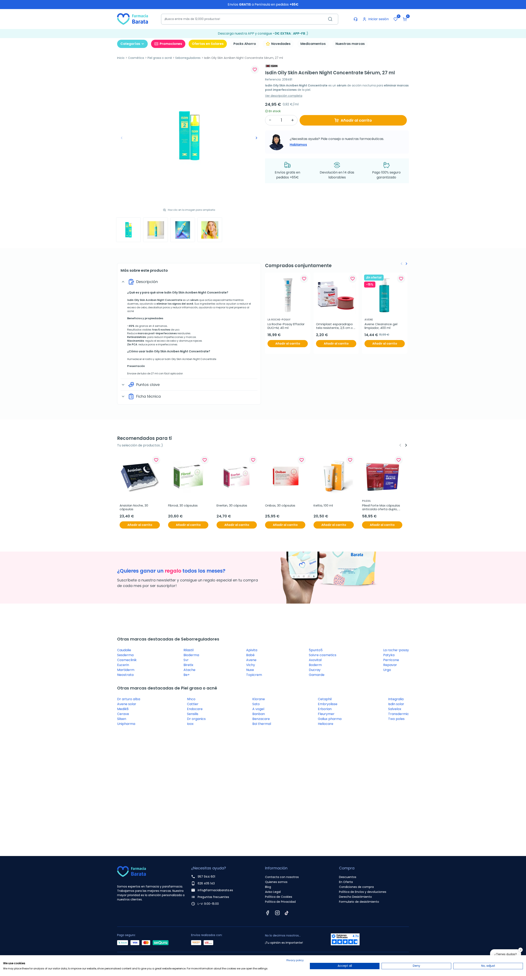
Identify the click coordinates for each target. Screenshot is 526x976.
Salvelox (394, 709)
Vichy (250, 665)
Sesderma (125, 655)
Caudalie (124, 650)
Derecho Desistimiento (355, 897)
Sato (256, 704)
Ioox (190, 723)
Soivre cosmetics (322, 655)
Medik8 (123, 709)
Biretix (188, 665)
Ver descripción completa (283, 96)
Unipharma (126, 723)
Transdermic (398, 714)
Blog (268, 887)
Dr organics (196, 718)
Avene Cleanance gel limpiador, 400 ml (381, 326)
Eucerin (123, 665)
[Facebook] (267, 913)
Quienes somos (276, 882)
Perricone (391, 660)
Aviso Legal (273, 892)
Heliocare (325, 723)
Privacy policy (295, 960)
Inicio (121, 58)
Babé (250, 655)
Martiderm (125, 669)
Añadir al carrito (356, 120)
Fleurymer (326, 714)
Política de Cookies (278, 897)
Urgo (387, 669)
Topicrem (254, 674)
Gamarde (316, 674)
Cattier (192, 704)
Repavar (390, 665)
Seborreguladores (188, 58)
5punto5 (316, 650)
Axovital (315, 660)
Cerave (123, 714)
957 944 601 (206, 877)
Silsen (121, 718)
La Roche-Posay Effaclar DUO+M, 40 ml (286, 326)
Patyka (388, 655)
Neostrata (125, 674)
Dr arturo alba (128, 699)
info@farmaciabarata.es (215, 890)
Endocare (195, 709)
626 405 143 (206, 883)
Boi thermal (261, 723)
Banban (258, 714)
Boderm (315, 665)
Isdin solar (396, 704)
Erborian (325, 709)
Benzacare (261, 718)
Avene (251, 660)
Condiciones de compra (356, 887)
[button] (405, 19)
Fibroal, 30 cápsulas (183, 505)
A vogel (258, 709)
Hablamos (298, 144)
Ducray (315, 669)
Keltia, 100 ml (323, 505)
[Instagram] (277, 913)
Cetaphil (325, 699)
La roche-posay (396, 650)
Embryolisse (327, 704)
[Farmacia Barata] (132, 18)
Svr (186, 660)
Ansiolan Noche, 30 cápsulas (134, 507)
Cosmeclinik (127, 660)
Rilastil (188, 650)
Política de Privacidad (280, 902)
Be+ (186, 674)
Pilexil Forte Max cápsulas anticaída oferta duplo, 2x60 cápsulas (381, 507)
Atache (189, 669)
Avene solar (126, 704)
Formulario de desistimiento (359, 902)
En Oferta (346, 882)
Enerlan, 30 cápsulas (232, 505)
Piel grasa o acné (160, 58)
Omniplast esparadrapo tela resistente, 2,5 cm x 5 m (336, 326)
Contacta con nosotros (282, 877)
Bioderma (191, 655)
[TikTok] (286, 913)
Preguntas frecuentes (213, 897)
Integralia (396, 699)
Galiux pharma (329, 718)
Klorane (258, 699)
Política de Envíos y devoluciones (362, 892)
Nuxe (250, 669)
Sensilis (192, 714)
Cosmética (136, 58)
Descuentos (347, 877)
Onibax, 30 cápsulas (280, 505)
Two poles (396, 718)
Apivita (251, 650)
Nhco (191, 699)
